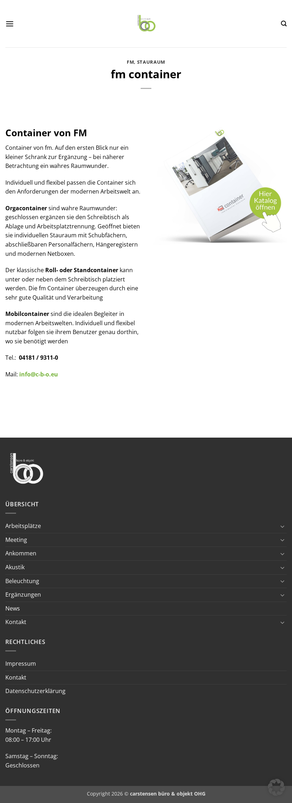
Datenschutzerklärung (35, 691)
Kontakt (15, 622)
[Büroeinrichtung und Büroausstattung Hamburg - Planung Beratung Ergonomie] (147, 24)
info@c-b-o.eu (38, 374)
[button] (9, 23)
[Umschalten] (282, 526)
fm (130, 62)
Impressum (20, 663)
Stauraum (151, 62)
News (12, 608)
